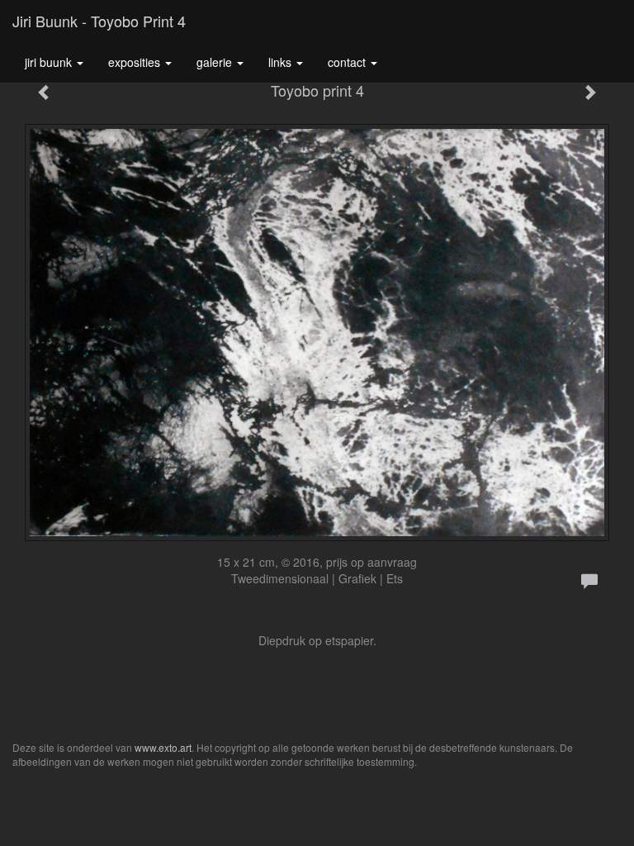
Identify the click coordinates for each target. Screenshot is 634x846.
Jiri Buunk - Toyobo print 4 (99, 20)
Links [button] (281, 62)
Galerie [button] (215, 62)
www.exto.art (163, 747)
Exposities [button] (135, 62)
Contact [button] (348, 62)
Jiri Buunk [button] (50, 62)
